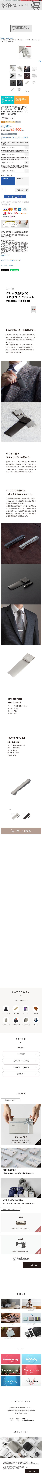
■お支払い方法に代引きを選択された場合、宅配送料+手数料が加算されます (14, 158)
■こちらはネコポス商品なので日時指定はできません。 (14, 143)
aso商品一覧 (9, 38)
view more (32, 1471)
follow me (34, 1265)
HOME (2, 38)
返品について (5, 255)
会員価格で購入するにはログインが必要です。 (14, 138)
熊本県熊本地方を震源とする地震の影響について (19, 28)
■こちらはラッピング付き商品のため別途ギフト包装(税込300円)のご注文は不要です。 (14, 166)
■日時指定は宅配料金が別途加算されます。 (14, 151)
